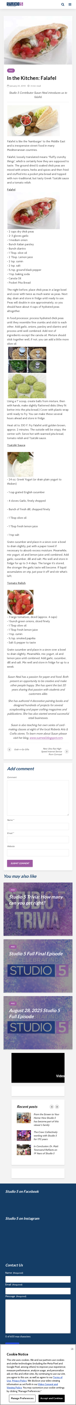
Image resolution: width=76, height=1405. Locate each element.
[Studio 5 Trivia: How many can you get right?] (38, 909)
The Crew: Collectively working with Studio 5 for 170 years (45, 1135)
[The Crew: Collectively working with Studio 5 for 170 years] (24, 1135)
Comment (11, 777)
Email (10, 833)
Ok (72, 1349)
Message (15, 1296)
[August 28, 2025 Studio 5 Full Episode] (38, 1022)
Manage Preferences (22, 1398)
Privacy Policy (19, 1380)
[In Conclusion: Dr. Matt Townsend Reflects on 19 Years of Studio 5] (24, 1149)
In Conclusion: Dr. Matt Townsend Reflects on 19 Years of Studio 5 (46, 1150)
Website (10, 846)
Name (10, 820)
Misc (11, 70)
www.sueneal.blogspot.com (46, 738)
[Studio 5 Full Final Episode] (38, 965)
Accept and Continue (51, 1398)
